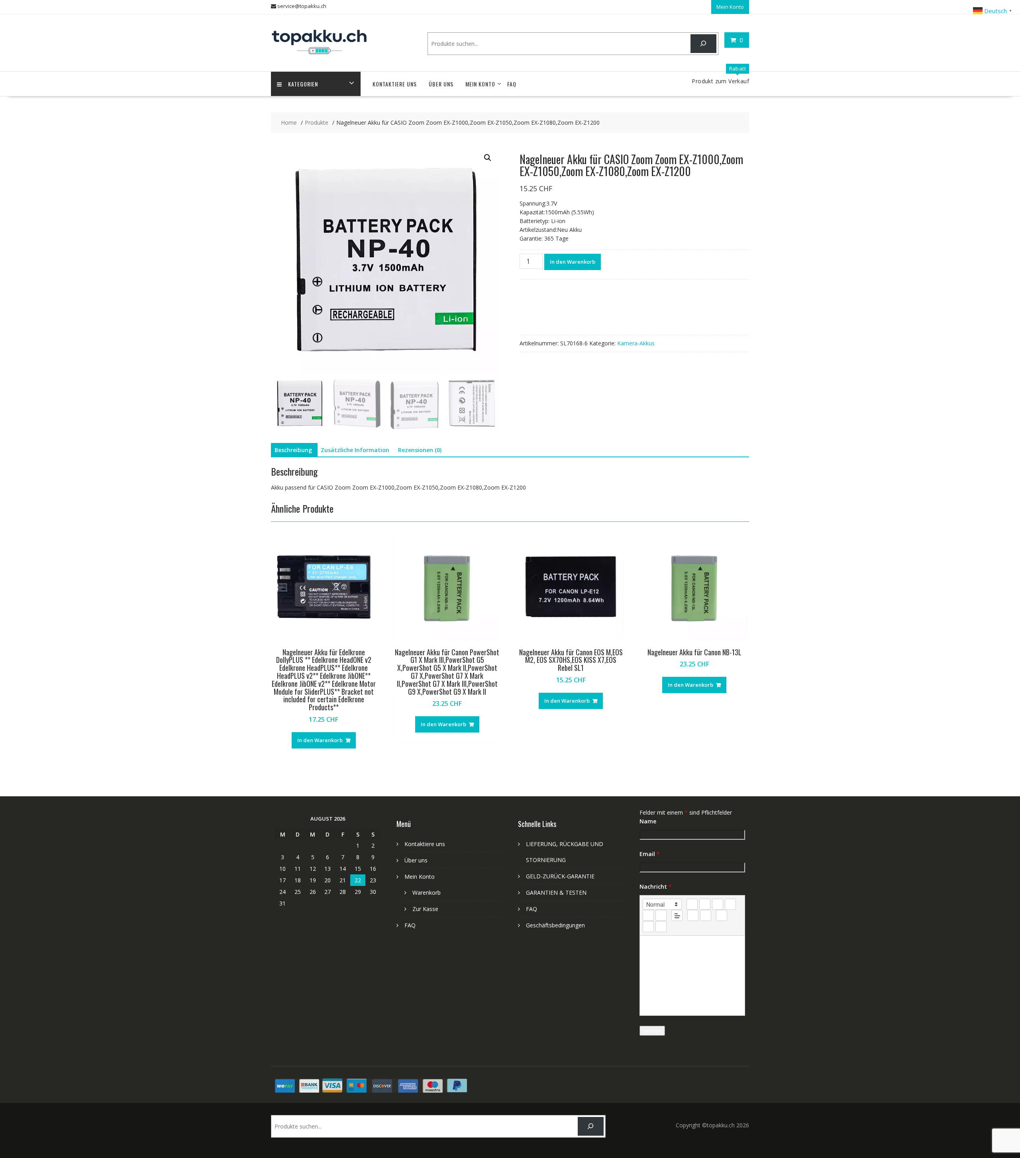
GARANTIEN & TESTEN (556, 892)
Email (649, 854)
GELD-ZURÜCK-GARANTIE (560, 876)
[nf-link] (692, 915)
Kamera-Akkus (636, 343)
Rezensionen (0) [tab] (419, 450)
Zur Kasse (425, 909)
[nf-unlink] (705, 915)
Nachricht (655, 886)
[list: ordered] (648, 915)
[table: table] (721, 915)
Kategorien (303, 84)
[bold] (692, 904)
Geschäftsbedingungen (555, 925)
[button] (488, 158)
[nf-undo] (648, 926)
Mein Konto (730, 6)
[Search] (703, 43)
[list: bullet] (661, 915)
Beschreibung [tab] (293, 450)
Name (647, 821)
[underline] (717, 904)
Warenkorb (426, 892)
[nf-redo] (661, 926)
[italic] (704, 904)
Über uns (441, 84)
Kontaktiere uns (395, 84)
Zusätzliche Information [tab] (355, 450)
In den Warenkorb (572, 261)
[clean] (730, 904)
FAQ (511, 84)
